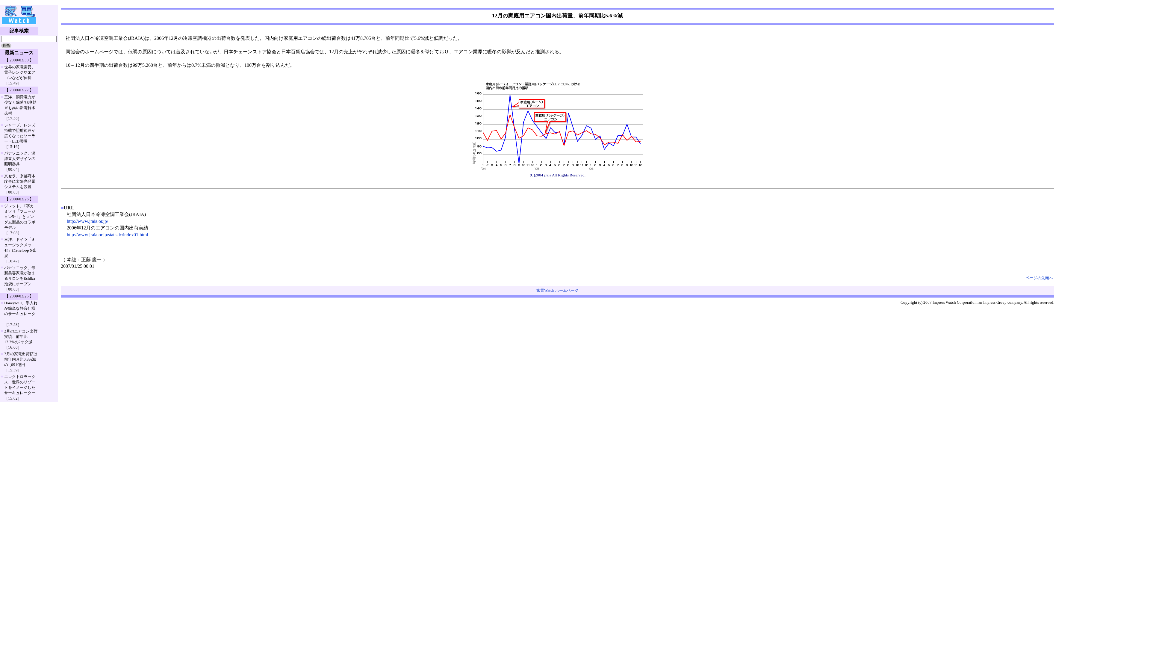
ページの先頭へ (1039, 278)
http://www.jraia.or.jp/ (87, 221)
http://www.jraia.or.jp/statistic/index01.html (107, 234)
